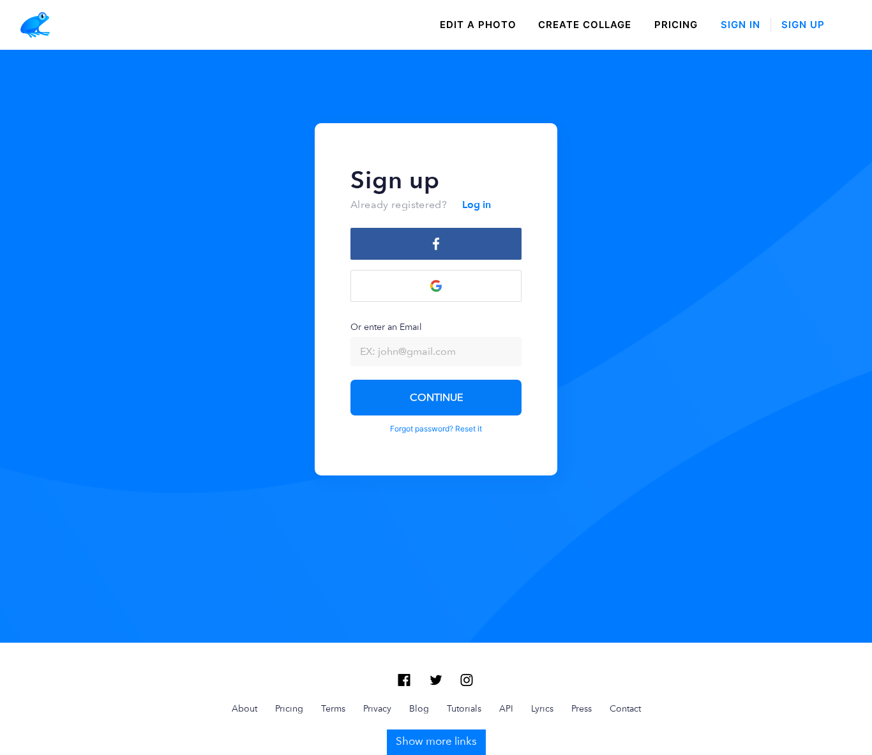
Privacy (377, 708)
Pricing (676, 25)
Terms (333, 708)
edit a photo (478, 25)
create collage (584, 25)
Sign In (740, 25)
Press (581, 708)
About (244, 708)
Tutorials (464, 708)
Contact (625, 708)
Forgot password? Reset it (436, 428)
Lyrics (542, 708)
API (506, 708)
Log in (476, 205)
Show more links (436, 741)
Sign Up (803, 25)
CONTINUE (436, 397)
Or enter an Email (386, 327)
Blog (419, 708)
